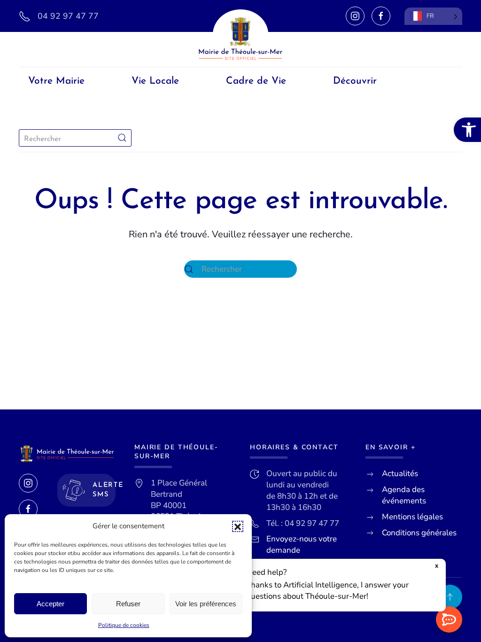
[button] (237, 526)
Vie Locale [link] (155, 81)
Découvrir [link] (355, 81)
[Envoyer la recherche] (122, 138)
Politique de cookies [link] (123, 625)
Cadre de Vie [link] (256, 81)
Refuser (128, 604)
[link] (467, 129)
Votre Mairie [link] (56, 81)
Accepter (50, 604)
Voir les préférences (205, 604)
